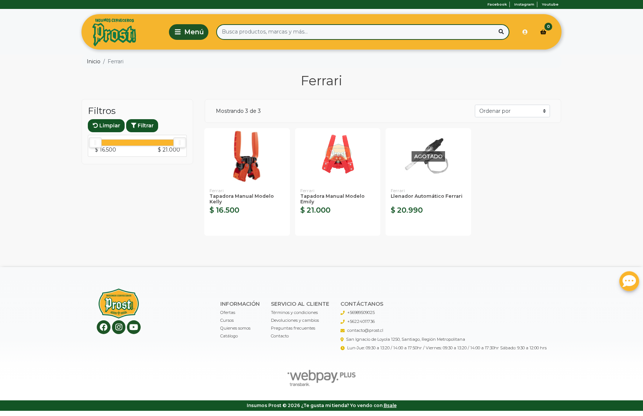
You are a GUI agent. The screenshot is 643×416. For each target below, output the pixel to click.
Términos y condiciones (294, 312)
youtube (550, 4)
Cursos (227, 320)
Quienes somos (235, 328)
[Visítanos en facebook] (104, 327)
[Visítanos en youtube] (134, 327)
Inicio (93, 61)
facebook (497, 4)
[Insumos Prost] (124, 31)
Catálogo (229, 336)
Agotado (428, 226)
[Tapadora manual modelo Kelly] (247, 156)
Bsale (390, 405)
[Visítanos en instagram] (119, 327)
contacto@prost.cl (365, 330)
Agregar (246, 226)
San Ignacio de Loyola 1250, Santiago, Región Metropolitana (405, 339)
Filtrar (145, 125)
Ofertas (227, 312)
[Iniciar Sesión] (525, 32)
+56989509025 (361, 312)
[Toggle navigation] (188, 32)
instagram (524, 4)
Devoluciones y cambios (295, 320)
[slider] (95, 142)
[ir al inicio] (118, 303)
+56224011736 (361, 321)
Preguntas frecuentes (293, 328)
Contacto (280, 336)
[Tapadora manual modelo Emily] (338, 156)
